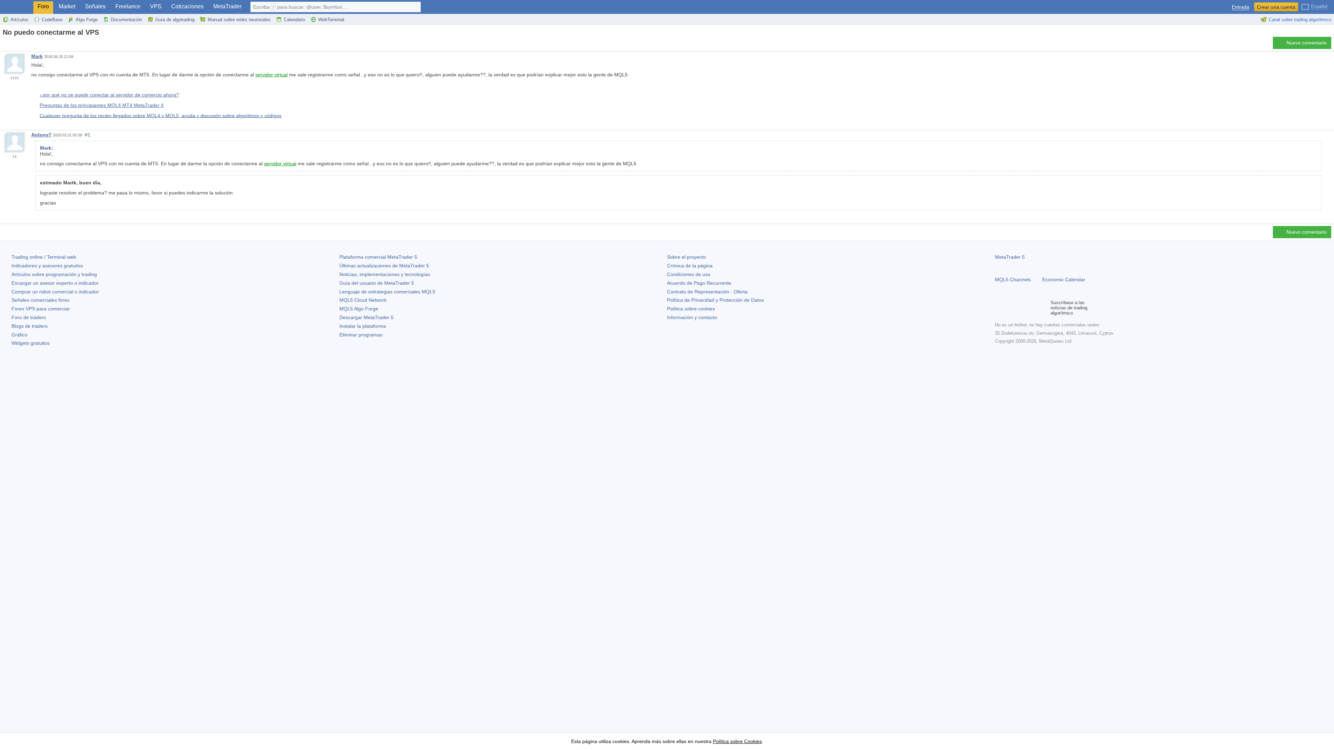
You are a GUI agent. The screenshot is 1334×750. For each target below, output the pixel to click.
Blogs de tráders (29, 326)
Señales (95, 6)
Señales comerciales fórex (40, 300)
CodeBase (52, 19)
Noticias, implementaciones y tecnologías (384, 274)
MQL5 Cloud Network (363, 300)
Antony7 (41, 135)
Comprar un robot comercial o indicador (55, 291)
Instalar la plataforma (362, 326)
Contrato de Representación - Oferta (707, 291)
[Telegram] (1010, 308)
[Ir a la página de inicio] (5, 44)
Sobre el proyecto (686, 257)
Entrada (1240, 7)
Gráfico (19, 335)
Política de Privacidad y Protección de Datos (715, 300)
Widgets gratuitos (30, 343)
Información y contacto (692, 317)
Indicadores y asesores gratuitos (47, 265)
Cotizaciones (187, 6)
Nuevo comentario (1306, 42)
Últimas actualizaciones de (384, 265)
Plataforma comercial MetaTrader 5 (378, 257)
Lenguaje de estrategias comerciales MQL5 (387, 291)
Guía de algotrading (175, 19)
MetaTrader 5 (1010, 257)
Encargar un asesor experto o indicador (55, 283)
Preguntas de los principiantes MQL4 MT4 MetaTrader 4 (102, 105)
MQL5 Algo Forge (358, 308)
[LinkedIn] (1043, 308)
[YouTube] (1032, 308)
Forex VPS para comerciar (40, 308)
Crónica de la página (690, 265)
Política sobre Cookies (737, 741)
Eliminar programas (360, 335)
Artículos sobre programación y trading (54, 274)
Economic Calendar (1063, 279)
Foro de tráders (28, 317)
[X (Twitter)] (1021, 308)
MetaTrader (227, 6)
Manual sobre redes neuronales (239, 19)
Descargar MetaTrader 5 (366, 317)
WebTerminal (331, 19)
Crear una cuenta (1276, 7)
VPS (156, 6)
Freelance (127, 6)
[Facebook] (999, 308)
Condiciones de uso (688, 274)
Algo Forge (87, 19)
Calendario (294, 19)
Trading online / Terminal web (43, 257)
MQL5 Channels (1013, 279)
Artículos (19, 19)
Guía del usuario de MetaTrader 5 (376, 283)
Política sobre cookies (691, 308)
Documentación (126, 19)
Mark (37, 56)
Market (67, 6)
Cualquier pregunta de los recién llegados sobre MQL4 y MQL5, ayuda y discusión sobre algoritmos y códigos (160, 115)
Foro (43, 6)
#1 (87, 135)
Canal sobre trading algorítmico (1300, 19)
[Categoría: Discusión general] (13, 45)
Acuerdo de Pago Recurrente (699, 283)
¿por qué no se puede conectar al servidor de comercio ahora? (109, 95)
